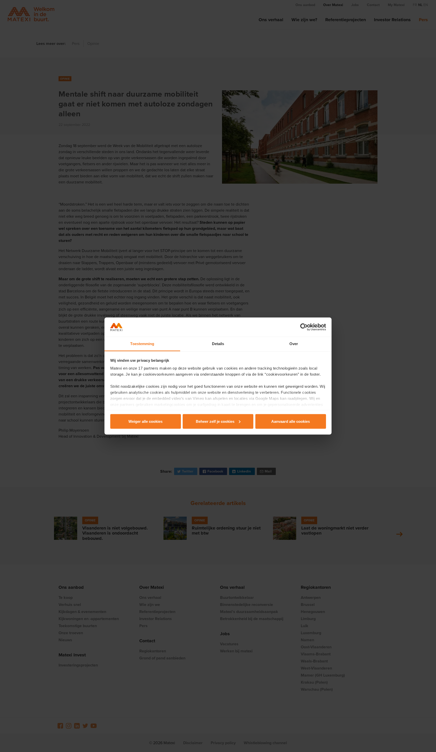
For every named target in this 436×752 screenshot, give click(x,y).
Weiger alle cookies (145, 421)
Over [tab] (293, 344)
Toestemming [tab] (142, 344)
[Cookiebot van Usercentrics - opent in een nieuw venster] (304, 327)
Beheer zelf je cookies (215, 421)
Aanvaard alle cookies (290, 421)
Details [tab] (218, 344)
